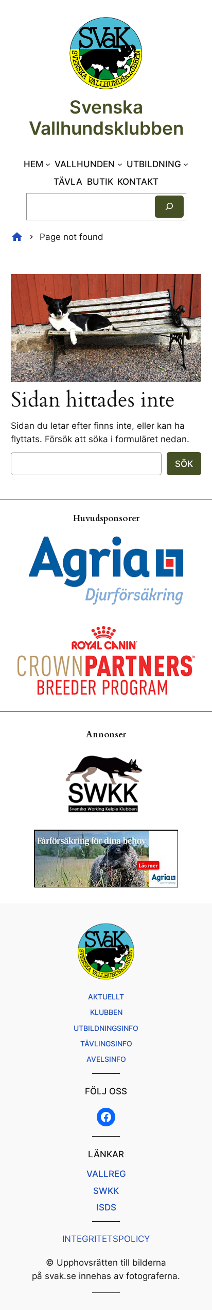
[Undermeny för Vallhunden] (119, 164)
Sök (184, 464)
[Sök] (169, 207)
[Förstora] (188, 287)
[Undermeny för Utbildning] (185, 164)
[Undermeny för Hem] (47, 164)
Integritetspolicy (106, 1239)
